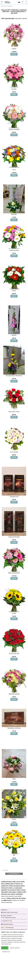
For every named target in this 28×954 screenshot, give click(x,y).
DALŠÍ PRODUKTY (14, 873)
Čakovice (9, 6)
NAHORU (5, 870)
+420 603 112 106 (7, 921)
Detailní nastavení (14, 948)
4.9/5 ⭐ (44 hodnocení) (7, 927)
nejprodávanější (9, 18)
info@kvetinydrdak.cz (7, 924)
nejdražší (24, 18)
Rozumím (4, 948)
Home (3, 6)
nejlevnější (18, 18)
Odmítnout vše (6, 951)
